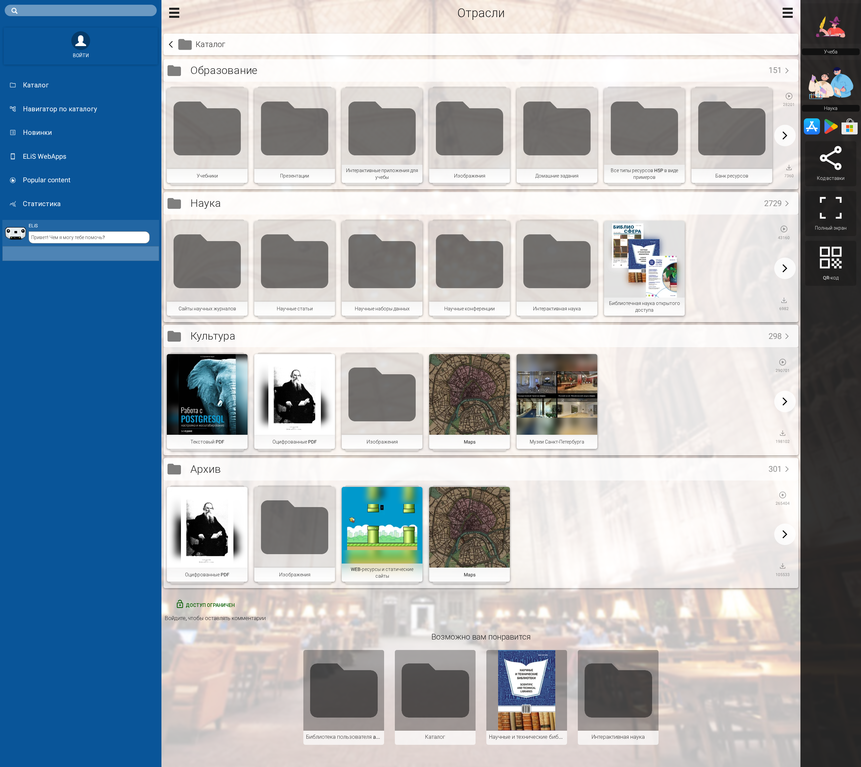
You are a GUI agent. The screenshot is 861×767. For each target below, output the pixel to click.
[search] (81, 10)
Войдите (175, 618)
